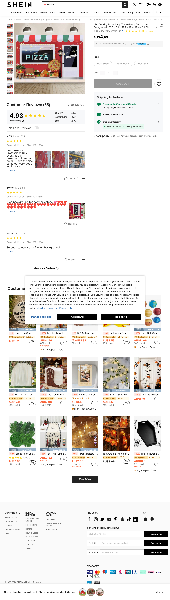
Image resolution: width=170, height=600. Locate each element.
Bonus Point (51, 529)
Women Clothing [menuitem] (66, 12)
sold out (122, 83)
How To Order (31, 533)
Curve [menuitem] (96, 12)
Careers (8, 525)
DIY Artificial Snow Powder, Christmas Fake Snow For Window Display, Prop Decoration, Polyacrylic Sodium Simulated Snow (85, 333)
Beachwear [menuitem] (83, 12)
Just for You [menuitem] (31, 12)
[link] (141, 4)
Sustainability (11, 521)
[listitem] (22, 321)
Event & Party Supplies (40, 19)
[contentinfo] (127, 574)
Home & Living (21, 19)
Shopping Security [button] (112, 122)
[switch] (36, 127)
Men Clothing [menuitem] (126, 12)
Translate (11, 170)
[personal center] (134, 5)
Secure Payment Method (53, 524)
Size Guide (30, 541)
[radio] (103, 63)
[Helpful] (66, 178)
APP (145, 513)
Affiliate (28, 549)
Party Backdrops (73, 19)
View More (85, 479)
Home (9, 19)
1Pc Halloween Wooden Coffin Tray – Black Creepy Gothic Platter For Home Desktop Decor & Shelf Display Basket (148, 453)
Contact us (50, 520)
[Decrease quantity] (102, 73)
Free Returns (31, 525)
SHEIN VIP (30, 545)
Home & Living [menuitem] (109, 12)
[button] (154, 5)
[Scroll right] (160, 12)
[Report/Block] (83, 178)
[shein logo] (19, 4)
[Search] (125, 4)
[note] (22, 329)
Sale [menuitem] (52, 12)
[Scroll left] (156, 12)
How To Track (31, 537)
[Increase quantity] (115, 73)
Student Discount (12, 529)
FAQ (7, 533)
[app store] (145, 521)
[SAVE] (158, 83)
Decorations (58, 19)
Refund (28, 529)
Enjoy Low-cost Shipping (32, 520)
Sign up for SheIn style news (103, 528)
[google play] (151, 521)
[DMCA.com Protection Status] (97, 582)
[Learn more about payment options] (148, 44)
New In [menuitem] (43, 12)
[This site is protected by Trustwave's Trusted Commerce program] (89, 582)
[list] (113, 519)
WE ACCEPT (93, 566)
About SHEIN (11, 517)
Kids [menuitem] (138, 12)
